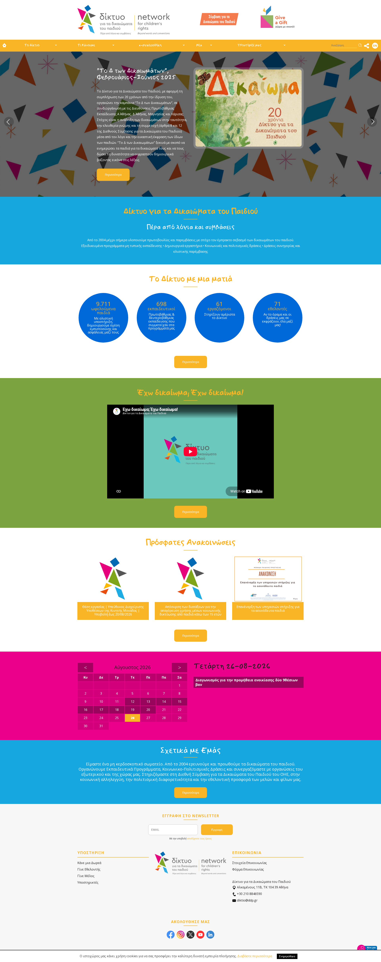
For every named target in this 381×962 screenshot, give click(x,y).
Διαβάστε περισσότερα (254, 956)
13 (148, 701)
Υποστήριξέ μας (249, 45)
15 (179, 701)
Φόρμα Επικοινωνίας (248, 869)
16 (85, 710)
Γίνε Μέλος (85, 876)
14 (164, 701)
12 (132, 701)
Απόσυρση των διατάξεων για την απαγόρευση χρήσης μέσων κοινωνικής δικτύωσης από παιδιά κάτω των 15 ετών (190, 610)
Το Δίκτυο (31, 45)
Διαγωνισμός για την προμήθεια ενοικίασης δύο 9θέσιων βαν (246, 682)
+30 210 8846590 (249, 894)
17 (101, 710)
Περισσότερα (113, 141)
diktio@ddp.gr (247, 900)
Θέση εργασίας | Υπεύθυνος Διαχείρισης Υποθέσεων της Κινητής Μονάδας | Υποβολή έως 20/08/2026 (113, 610)
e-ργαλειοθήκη (150, 45)
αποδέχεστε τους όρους (199, 838)
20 (148, 710)
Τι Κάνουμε (86, 45)
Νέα (199, 45)
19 (132, 710)
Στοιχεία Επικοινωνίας (249, 863)
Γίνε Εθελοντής (88, 869)
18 (117, 710)
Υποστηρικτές (87, 882)
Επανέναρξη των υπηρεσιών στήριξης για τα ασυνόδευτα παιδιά (268, 609)
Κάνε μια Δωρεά (89, 863)
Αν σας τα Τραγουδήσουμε (134, 70)
